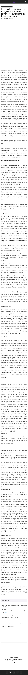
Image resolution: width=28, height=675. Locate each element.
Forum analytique (4, 4)
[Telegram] (14, 640)
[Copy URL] (11, 640)
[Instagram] (10, 672)
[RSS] (21, 672)
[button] (26, 2)
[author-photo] (14, 655)
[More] (20, 640)
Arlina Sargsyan (5, 18)
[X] (8, 640)
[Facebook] (2, 640)
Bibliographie (5, 600)
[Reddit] (17, 672)
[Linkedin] (5, 640)
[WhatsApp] (17, 640)
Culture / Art (11, 4)
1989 (5, 612)
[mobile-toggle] (2, 2)
